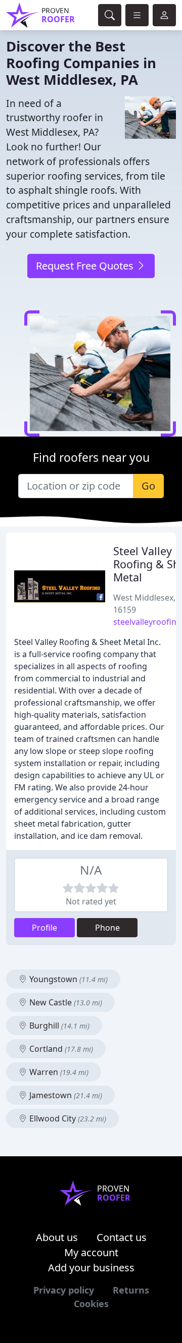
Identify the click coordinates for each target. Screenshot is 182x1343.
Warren (57, 1072)
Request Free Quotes (86, 266)
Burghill (58, 1025)
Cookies (91, 1304)
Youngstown (67, 979)
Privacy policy (63, 1290)
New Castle (64, 1002)
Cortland (60, 1048)
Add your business (91, 1267)
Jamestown (64, 1095)
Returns (131, 1290)
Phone (107, 927)
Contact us (122, 1237)
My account (91, 1252)
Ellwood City (66, 1118)
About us (57, 1237)
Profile (44, 927)
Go (148, 486)
